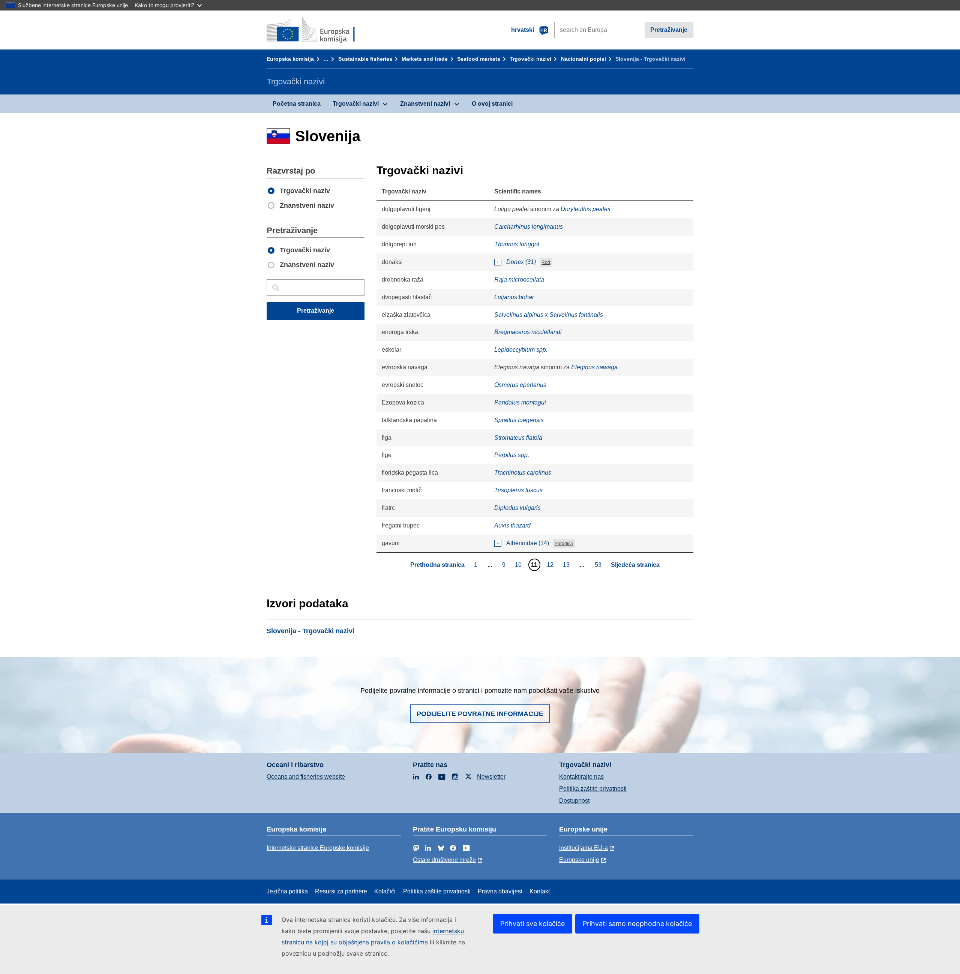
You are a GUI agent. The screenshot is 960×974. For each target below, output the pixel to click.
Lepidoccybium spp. (521, 349)
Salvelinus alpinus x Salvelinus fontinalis (548, 315)
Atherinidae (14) (527, 543)
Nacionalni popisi (583, 59)
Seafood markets (478, 59)
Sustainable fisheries (365, 59)
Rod (546, 262)
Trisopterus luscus (518, 490)
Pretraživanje (668, 30)
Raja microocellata (519, 279)
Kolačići (385, 891)
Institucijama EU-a (583, 848)
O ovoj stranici (492, 103)
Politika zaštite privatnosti (593, 788)
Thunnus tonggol (516, 244)
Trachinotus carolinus (522, 472)
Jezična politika (287, 891)
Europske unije (579, 860)
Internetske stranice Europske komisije (318, 848)
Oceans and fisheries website (306, 776)
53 (599, 564)
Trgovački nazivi (530, 59)
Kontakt (540, 891)
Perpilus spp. (511, 455)
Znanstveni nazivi (425, 103)
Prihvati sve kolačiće (532, 924)
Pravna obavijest (500, 891)
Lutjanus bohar (514, 297)
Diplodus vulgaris (517, 508)
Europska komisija (290, 59)
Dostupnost (574, 800)
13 (567, 564)
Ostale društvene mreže (444, 860)
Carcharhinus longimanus (528, 226)
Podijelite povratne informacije (480, 714)
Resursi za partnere (341, 891)
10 (519, 564)
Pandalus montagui (520, 402)
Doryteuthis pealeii (585, 209)
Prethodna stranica (437, 565)
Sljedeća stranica (635, 565)
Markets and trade (425, 59)
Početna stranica (297, 103)
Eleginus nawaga (594, 367)
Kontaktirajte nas (581, 776)
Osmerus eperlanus (520, 385)
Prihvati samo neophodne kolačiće (637, 924)
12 (551, 564)
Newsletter (491, 776)
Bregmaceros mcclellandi (528, 332)
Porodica (564, 543)
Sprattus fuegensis (519, 420)
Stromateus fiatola (518, 438)
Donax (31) (521, 262)
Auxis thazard (512, 525)
